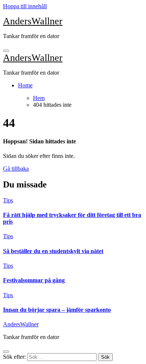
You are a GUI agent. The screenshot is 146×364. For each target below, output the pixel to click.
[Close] (6, 352)
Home (25, 85)
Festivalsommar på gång (34, 280)
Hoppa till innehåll (25, 6)
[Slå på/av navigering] (6, 51)
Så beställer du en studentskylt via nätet (53, 251)
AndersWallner (33, 21)
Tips (8, 200)
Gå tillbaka (16, 168)
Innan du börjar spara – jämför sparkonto (57, 310)
